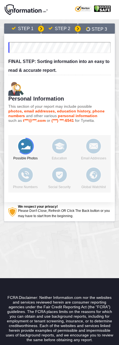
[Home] (26, 9)
